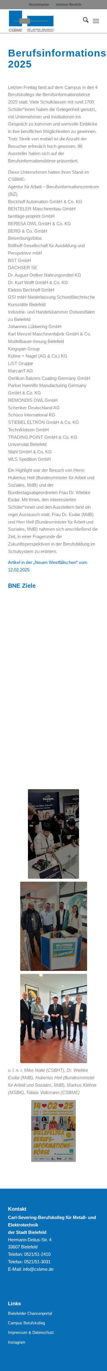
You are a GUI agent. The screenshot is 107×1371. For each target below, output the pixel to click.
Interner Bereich (68, 4)
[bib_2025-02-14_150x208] (53, 1131)
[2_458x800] (53, 833)
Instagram (16, 1342)
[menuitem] (39, 4)
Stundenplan (39, 4)
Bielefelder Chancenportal (30, 1313)
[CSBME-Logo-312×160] (44, 21)
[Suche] (83, 21)
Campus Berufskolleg (26, 1323)
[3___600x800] (53, 1018)
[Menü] (96, 21)
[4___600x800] (53, 926)
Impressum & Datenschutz (31, 1332)
